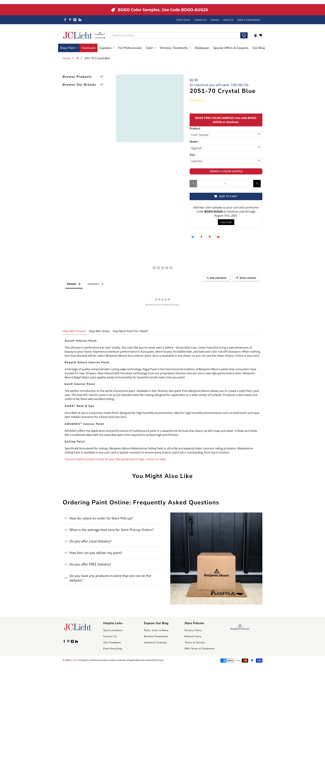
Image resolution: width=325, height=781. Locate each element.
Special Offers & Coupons (230, 48)
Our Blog (259, 48)
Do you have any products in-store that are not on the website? (110, 578)
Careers (214, 19)
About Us (228, 19)
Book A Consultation (249, 19)
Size (192, 155)
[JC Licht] (84, 35)
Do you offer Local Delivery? (90, 541)
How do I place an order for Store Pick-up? (101, 518)
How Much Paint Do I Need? (130, 331)
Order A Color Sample (226, 171)
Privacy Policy (193, 630)
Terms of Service (195, 642)
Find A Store (183, 19)
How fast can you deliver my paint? (95, 552)
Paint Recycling (112, 648)
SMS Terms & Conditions (200, 648)
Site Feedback (112, 642)
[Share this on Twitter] (193, 237)
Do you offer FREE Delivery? (90, 564)
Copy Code (226, 222)
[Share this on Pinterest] (210, 237)
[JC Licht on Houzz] (80, 19)
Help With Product (74, 331)
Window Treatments (156, 636)
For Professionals (130, 48)
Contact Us (200, 19)
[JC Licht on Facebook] (65, 19)
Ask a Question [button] (218, 277)
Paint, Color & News (156, 630)
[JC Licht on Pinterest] (70, 19)
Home (66, 58)
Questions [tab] (93, 283)
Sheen (194, 141)
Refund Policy (193, 636)
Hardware (88, 48)
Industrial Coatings (155, 642)
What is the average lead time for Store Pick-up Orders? (111, 529)
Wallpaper (201, 48)
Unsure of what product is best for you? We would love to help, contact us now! (115, 459)
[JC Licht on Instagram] (75, 19)
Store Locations (113, 630)
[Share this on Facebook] (201, 237)
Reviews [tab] (71, 283)
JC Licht (74, 660)
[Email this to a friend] (218, 237)
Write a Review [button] (248, 277)
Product (195, 128)
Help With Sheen (99, 331)
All (77, 58)
